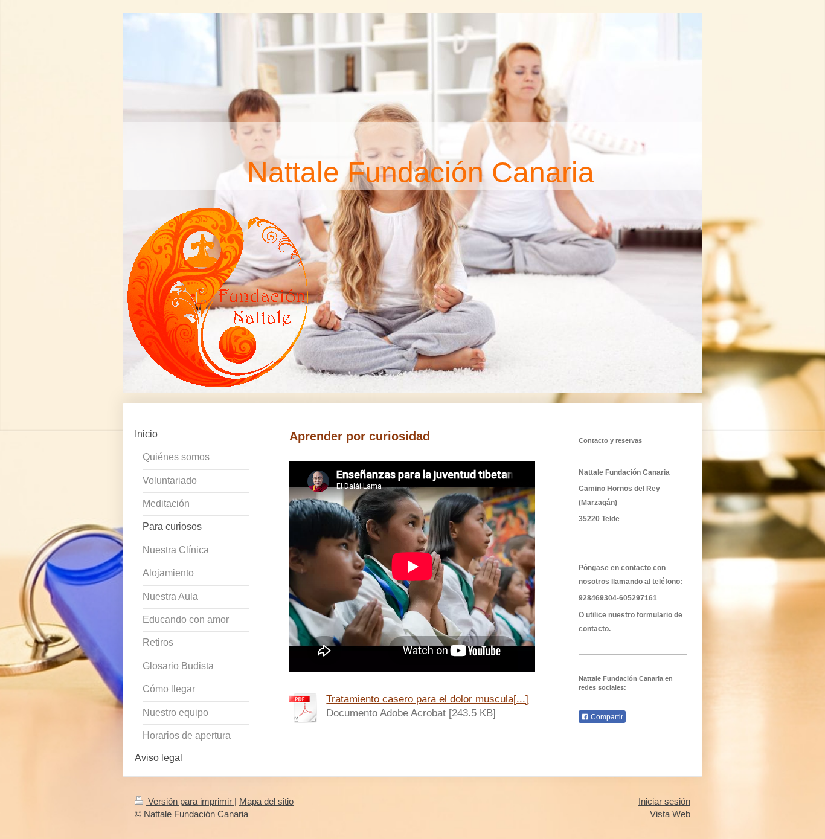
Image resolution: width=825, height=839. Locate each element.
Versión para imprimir (190, 801)
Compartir (606, 717)
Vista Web (670, 814)
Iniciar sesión (664, 801)
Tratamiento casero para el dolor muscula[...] (427, 698)
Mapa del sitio (266, 801)
